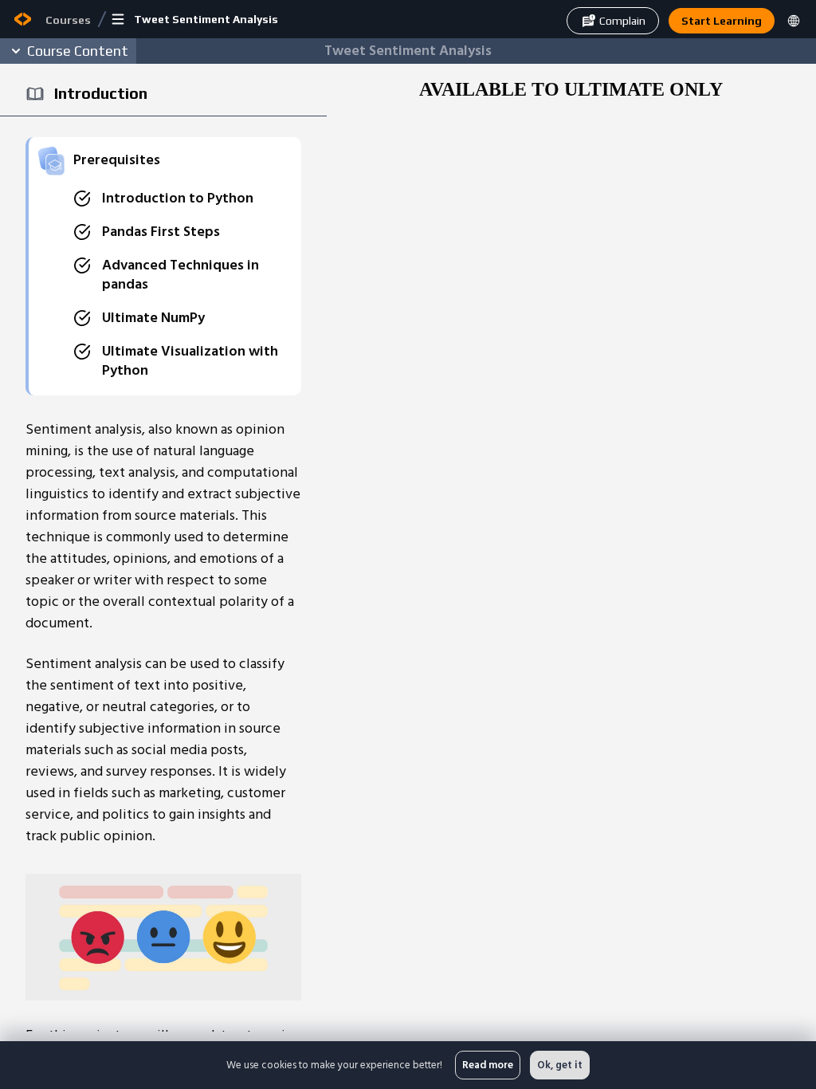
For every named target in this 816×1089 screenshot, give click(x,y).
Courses (68, 20)
